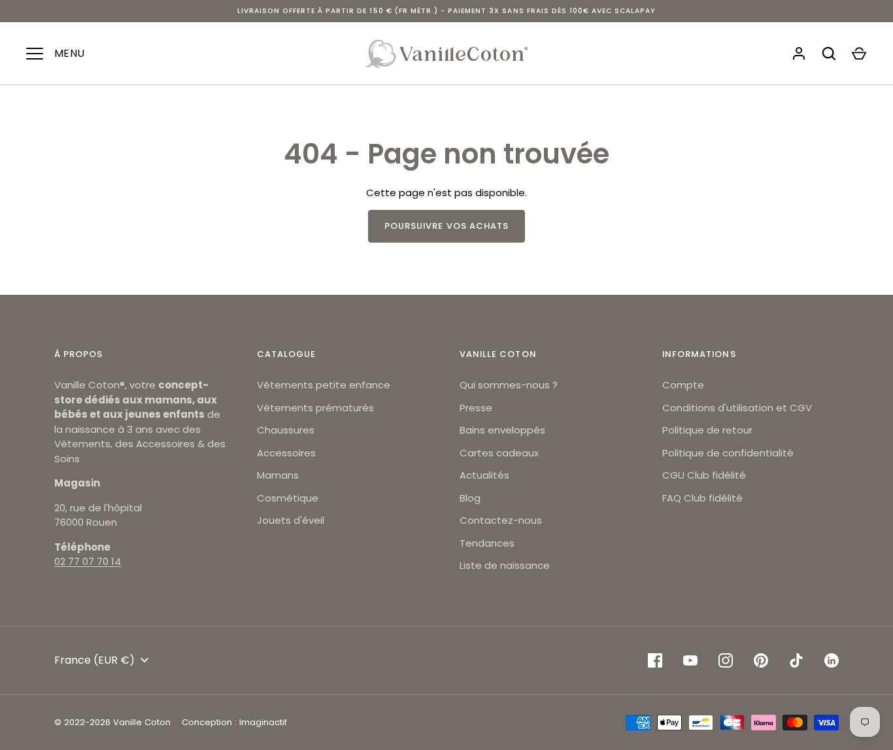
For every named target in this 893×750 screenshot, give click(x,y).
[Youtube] (690, 660)
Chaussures (285, 430)
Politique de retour (707, 430)
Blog (470, 498)
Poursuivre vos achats (446, 226)
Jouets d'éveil (290, 520)
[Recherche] (829, 53)
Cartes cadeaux (499, 453)
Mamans (278, 475)
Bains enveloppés (502, 430)
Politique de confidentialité (728, 453)
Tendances (487, 543)
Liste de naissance (505, 565)
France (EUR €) (94, 660)
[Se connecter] (798, 53)
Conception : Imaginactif (234, 722)
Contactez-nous (501, 520)
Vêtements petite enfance (323, 385)
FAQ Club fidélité (702, 498)
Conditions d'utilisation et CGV (737, 408)
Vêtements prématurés (315, 408)
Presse (476, 408)
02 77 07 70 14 (87, 561)
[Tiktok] (796, 660)
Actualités (484, 475)
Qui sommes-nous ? (509, 385)
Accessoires (286, 453)
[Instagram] (725, 660)
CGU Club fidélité (704, 475)
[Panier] (859, 53)
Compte (683, 385)
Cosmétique (287, 498)
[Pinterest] (761, 660)
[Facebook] (655, 660)
